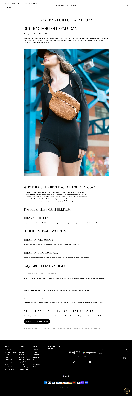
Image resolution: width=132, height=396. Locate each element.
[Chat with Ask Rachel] (127, 391)
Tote (34, 362)
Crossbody (36, 354)
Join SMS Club (23, 357)
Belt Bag (35, 352)
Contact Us (8, 354)
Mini (34, 359)
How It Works (30, 4)
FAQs (6, 357)
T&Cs (6, 364)
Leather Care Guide (24, 359)
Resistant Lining (23, 367)
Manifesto (21, 364)
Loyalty (7, 7)
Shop (6, 4)
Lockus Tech (22, 362)
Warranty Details (10, 369)
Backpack (35, 350)
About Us (16, 4)
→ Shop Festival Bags (37, 321)
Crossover (36, 357)
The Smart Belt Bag (37, 218)
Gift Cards (36, 367)
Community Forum (10, 352)
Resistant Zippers (24, 369)
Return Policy (9, 362)
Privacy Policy (9, 359)
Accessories (36, 364)
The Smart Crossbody (38, 240)
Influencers (22, 354)
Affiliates (21, 352)
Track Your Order (10, 367)
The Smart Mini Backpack (41, 252)
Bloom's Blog (9, 350)
